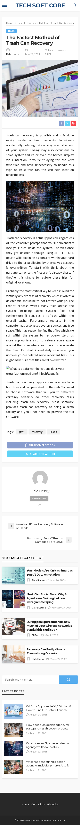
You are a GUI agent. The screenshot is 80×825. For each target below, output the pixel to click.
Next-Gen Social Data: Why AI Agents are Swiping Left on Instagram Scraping (47, 598)
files (50, 50)
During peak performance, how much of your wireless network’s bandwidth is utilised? (49, 625)
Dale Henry (12, 54)
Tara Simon (38, 580)
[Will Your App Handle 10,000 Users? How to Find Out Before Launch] (13, 711)
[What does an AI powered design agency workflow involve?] (13, 748)
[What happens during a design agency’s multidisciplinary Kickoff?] (13, 767)
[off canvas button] (4, 5)
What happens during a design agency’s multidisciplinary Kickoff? (47, 763)
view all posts (39, 498)
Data (11, 31)
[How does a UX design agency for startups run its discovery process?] (13, 730)
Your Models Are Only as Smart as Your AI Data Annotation (50, 572)
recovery (61, 50)
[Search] (74, 5)
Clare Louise (39, 607)
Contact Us (38, 804)
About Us (52, 804)
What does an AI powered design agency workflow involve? (47, 745)
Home (25, 804)
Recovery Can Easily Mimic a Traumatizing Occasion (46, 651)
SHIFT (48, 54)
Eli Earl (35, 635)
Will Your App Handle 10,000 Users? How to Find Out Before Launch (48, 708)
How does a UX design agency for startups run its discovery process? (48, 726)
